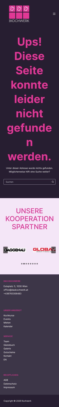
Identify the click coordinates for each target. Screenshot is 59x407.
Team (6, 341)
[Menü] (54, 14)
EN (5, 359)
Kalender (8, 326)
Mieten (7, 322)
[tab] (22, 263)
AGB (6, 380)
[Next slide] (53, 250)
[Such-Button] (52, 181)
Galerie (7, 348)
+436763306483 (12, 293)
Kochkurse (9, 315)
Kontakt (8, 355)
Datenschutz (10, 383)
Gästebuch (9, 345)
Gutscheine (9, 352)
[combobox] (27, 182)
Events (7, 319)
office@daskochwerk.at (16, 289)
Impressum (9, 387)
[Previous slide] (5, 250)
